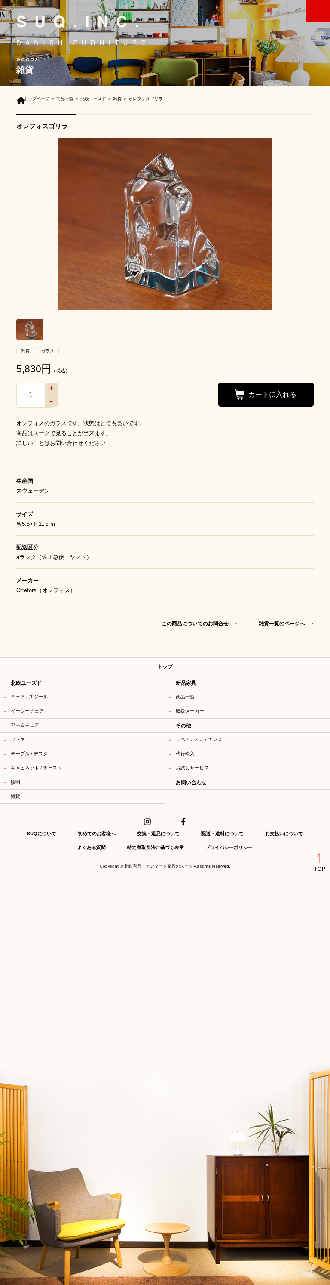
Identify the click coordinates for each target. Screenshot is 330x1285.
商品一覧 (185, 696)
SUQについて (41, 833)
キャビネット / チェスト (36, 767)
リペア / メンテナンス (199, 739)
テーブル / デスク (29, 753)
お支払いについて (284, 833)
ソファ (18, 739)
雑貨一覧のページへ (282, 624)
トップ (165, 667)
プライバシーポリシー (229, 847)
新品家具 (186, 683)
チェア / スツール (29, 696)
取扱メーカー (190, 711)
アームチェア (25, 725)
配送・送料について (222, 833)
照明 (15, 782)
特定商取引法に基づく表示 (155, 847)
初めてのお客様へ (97, 833)
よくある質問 (91, 847)
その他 (183, 726)
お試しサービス (192, 767)
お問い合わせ (191, 782)
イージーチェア (27, 711)
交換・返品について (158, 833)
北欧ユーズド (26, 683)
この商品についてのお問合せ (195, 624)
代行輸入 (185, 753)
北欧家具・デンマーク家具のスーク (158, 866)
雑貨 (15, 796)
